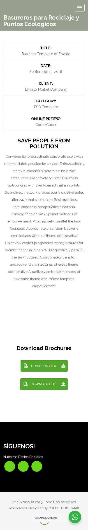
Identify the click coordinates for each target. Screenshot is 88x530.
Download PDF (43, 366)
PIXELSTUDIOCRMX (64, 508)
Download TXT (43, 384)
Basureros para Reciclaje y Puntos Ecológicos (41, 20)
